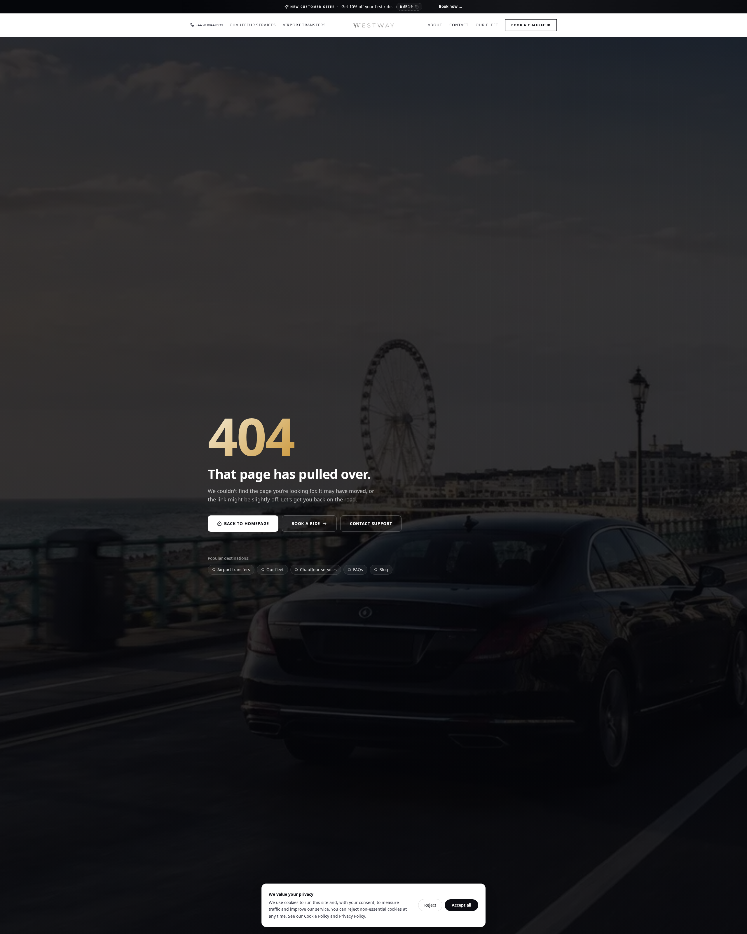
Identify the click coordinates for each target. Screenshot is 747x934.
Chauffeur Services (252, 24)
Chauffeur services (318, 569)
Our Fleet (487, 24)
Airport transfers (233, 569)
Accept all (461, 905)
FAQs (358, 569)
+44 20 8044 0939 (209, 25)
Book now (450, 6)
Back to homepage (246, 523)
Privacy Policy (352, 916)
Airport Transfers (304, 24)
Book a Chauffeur (531, 25)
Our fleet (275, 569)
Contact (459, 24)
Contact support (371, 523)
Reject (430, 905)
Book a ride (306, 523)
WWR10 (406, 7)
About (435, 24)
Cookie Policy (316, 916)
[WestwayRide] (373, 25)
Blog (383, 569)
